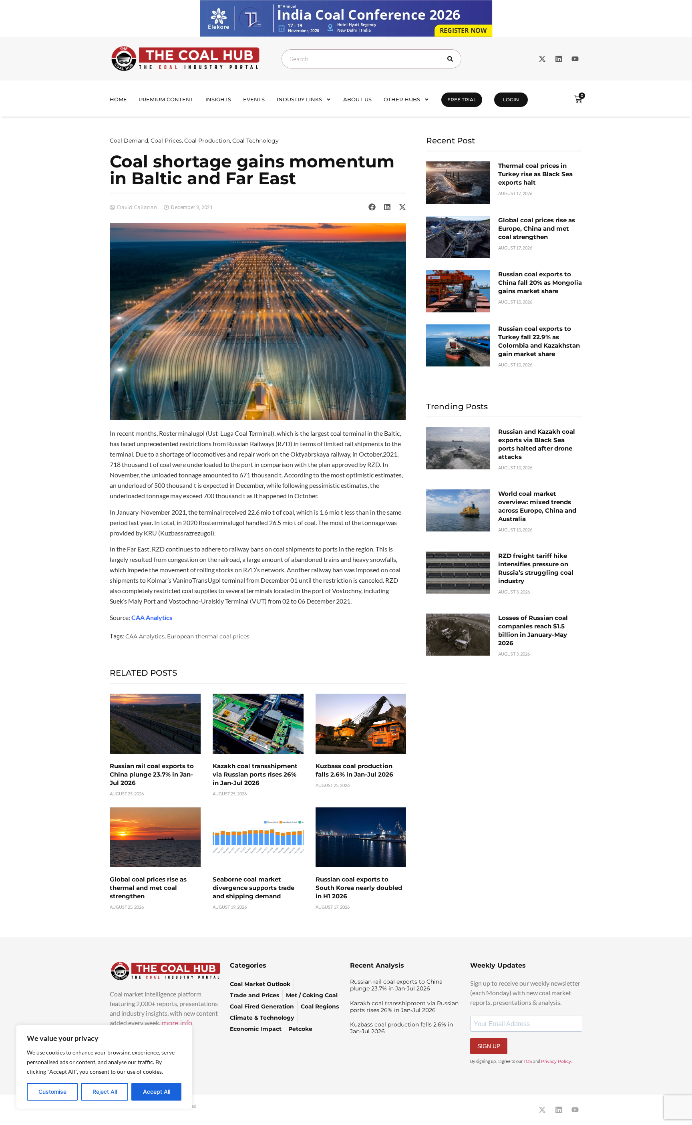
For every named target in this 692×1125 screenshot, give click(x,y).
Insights (218, 99)
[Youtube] (575, 59)
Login (511, 100)
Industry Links (299, 99)
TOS (527, 1061)
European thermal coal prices (208, 636)
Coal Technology (255, 140)
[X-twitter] (542, 59)
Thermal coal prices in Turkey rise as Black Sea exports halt (535, 174)
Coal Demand (129, 140)
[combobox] (371, 58)
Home (118, 99)
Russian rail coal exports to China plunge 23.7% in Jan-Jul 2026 (152, 774)
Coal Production (207, 140)
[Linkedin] (558, 59)
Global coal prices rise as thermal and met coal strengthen (148, 887)
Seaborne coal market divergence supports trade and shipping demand (253, 887)
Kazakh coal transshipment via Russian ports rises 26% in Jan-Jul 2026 (255, 774)
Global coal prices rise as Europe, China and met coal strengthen (536, 228)
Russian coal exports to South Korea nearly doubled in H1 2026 (359, 887)
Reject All (105, 1091)
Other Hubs (402, 99)
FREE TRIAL (461, 100)
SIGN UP (488, 1046)
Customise (52, 1091)
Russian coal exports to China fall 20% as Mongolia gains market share (540, 282)
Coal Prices (166, 140)
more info (176, 1023)
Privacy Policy (556, 1061)
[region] (104, 1067)
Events (254, 99)
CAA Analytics (145, 636)
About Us (357, 99)
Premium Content (166, 99)
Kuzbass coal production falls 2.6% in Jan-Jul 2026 (401, 1028)
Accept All (156, 1091)
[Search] (451, 58)
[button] (372, 207)
